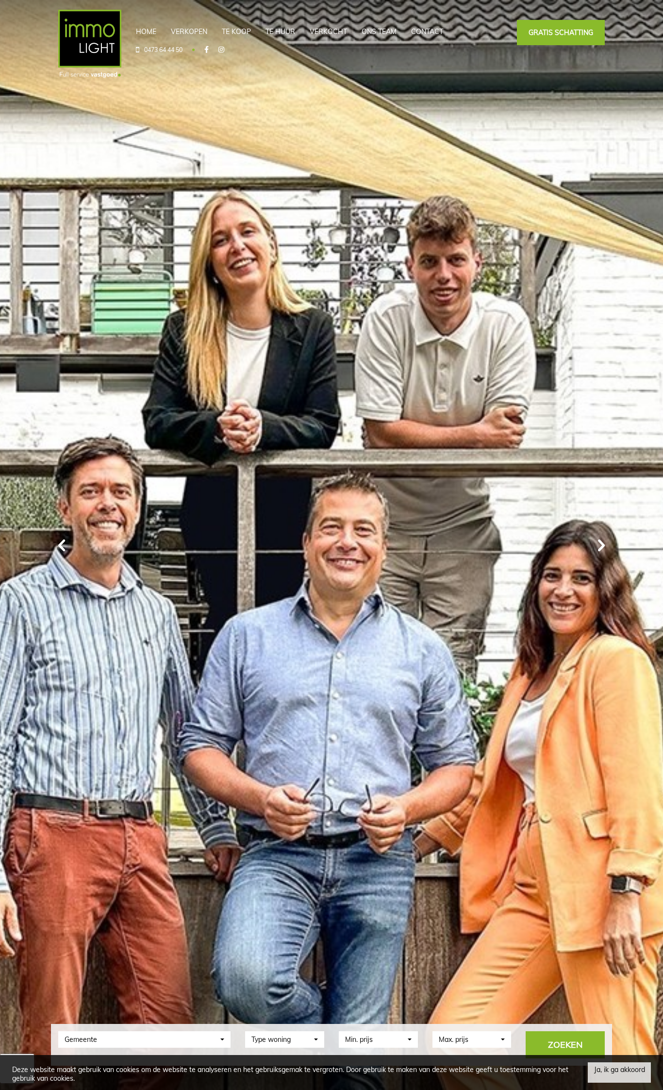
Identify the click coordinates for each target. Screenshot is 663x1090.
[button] (144, 1039)
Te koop (236, 31)
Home (146, 31)
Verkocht (328, 31)
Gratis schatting (561, 32)
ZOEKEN (565, 1044)
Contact (427, 31)
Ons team (379, 31)
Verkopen (189, 31)
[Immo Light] (89, 44)
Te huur (280, 31)
